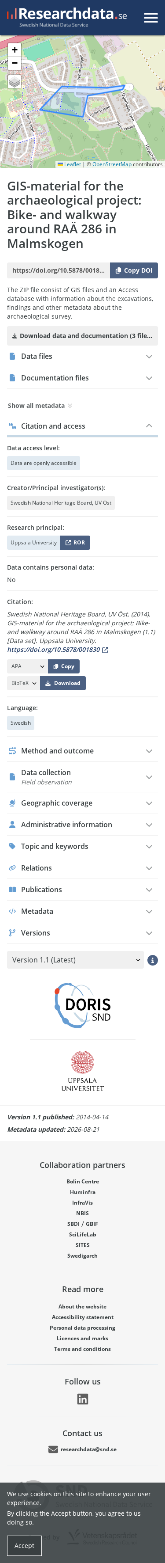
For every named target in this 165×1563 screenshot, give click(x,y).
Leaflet (72, 164)
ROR (77, 544)
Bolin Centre (82, 1181)
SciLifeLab (82, 1234)
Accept (24, 1545)
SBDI (73, 1224)
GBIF (92, 1224)
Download (67, 683)
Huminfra (82, 1192)
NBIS (82, 1213)
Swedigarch (82, 1255)
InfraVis (82, 1202)
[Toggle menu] (150, 18)
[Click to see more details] (152, 960)
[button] (14, 50)
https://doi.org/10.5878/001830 (53, 649)
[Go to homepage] (65, 18)
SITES (83, 1245)
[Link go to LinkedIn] (83, 1399)
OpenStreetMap (112, 164)
